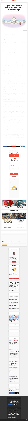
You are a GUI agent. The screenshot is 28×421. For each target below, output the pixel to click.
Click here (14, 320)
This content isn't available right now (14, 353)
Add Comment (15, 11)
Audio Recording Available (6, 219)
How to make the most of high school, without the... (13, 302)
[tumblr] (14, 393)
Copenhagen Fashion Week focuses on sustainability (20, 221)
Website (19, 241)
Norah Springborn (12, 303)
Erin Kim (19, 11)
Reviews (23, 219)
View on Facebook (11, 365)
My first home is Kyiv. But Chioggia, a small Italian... (13, 305)
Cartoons (11, 219)
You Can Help (14, 278)
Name (3, 241)
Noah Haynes (20, 224)
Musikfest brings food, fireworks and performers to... (14, 308)
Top (15, 4)
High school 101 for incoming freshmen (8, 222)
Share (14, 365)
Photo (11, 364)
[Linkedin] (12, 393)
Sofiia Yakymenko (12, 306)
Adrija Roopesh (8, 224)
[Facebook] (10, 393)
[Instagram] (16, 393)
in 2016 (16, 153)
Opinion (13, 4)
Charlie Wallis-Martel (12, 309)
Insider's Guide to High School (7, 220)
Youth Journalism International (14, 340)
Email (10, 241)
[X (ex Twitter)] (18, 393)
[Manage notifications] (26, 419)
